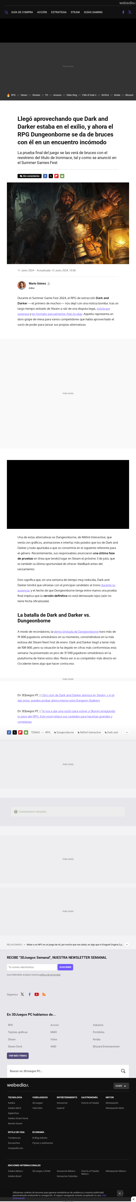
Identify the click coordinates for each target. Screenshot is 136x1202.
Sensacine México (66, 1171)
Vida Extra (37, 1108)
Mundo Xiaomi (15, 1123)
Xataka (11, 1103)
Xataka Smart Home (18, 1118)
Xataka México (15, 1171)
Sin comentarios (31, 176)
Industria (98, 1025)
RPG (13, 95)
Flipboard (56, 176)
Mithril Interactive (90, 732)
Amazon (57, 95)
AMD (53, 1046)
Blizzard (129, 95)
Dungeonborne (65, 732)
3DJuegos (37, 1103)
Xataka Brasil (14, 1176)
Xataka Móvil (14, 1108)
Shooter (36, 95)
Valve (53, 1039)
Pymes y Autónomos (42, 1143)
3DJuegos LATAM (41, 1171)
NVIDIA (105, 95)
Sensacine (62, 1103)
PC (46, 95)
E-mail (62, 176)
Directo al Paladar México (90, 1172)
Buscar (123, 1071)
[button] (39, 283)
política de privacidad (49, 974)
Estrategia (59, 12)
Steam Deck (15, 1046)
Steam (75, 12)
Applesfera (13, 1113)
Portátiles (98, 1032)
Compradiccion (15, 1148)
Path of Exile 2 (89, 95)
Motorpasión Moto (115, 1108)
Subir (118, 1086)
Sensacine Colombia (67, 1176)
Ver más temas (18, 1055)
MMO (53, 1032)
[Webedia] (127, 3)
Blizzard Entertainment (106, 1046)
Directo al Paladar (90, 1103)
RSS (44, 994)
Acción (42, 12)
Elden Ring (72, 95)
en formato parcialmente (57, 314)
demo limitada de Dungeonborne (76, 631)
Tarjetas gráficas (18, 1032)
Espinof (60, 1108)
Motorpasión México (116, 1171)
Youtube (36, 994)
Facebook (123, 12)
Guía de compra (22, 12)
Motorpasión (112, 1103)
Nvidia (117, 95)
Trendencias (14, 1138)
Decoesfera (14, 1143)
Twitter (130, 12)
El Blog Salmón (39, 1138)
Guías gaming (93, 12)
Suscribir (65, 967)
